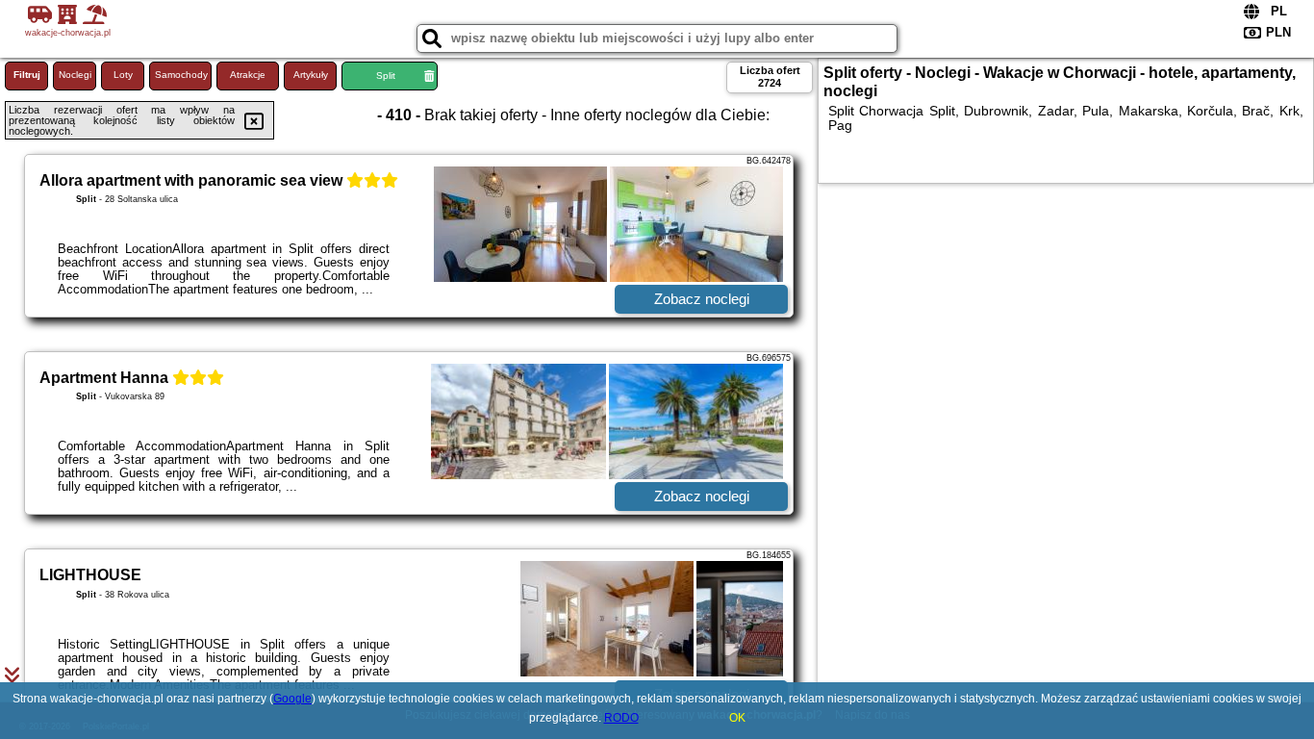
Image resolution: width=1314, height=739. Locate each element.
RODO (621, 718)
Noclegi (75, 74)
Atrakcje (247, 74)
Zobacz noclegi (701, 299)
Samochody (181, 74)
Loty (123, 74)
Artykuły (310, 74)
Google (292, 698)
